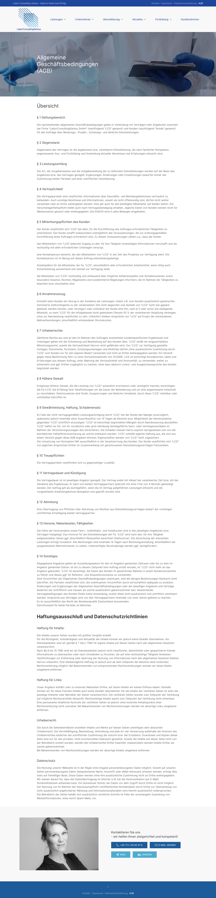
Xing (122, 854)
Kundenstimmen (190, 19)
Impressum (166, 3)
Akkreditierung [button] (111, 19)
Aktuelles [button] (137, 19)
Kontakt (155, 3)
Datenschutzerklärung (185, 3)
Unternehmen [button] (82, 19)
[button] (108, 886)
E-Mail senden (167, 845)
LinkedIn (147, 854)
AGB (200, 3)
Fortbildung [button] (161, 19)
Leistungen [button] (56, 19)
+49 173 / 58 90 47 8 (131, 845)
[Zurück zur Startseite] (29, 19)
